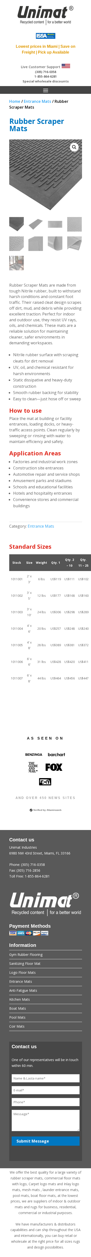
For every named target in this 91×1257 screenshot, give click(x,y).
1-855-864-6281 (45, 76)
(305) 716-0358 (45, 72)
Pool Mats (17, 1017)
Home (14, 101)
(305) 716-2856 (28, 870)
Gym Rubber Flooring (25, 954)
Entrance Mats (37, 101)
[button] (74, 147)
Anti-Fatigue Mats (23, 990)
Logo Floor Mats (22, 972)
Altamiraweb (54, 810)
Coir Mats (17, 1026)
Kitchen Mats (19, 999)
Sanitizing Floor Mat (25, 963)
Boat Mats (17, 1008)
